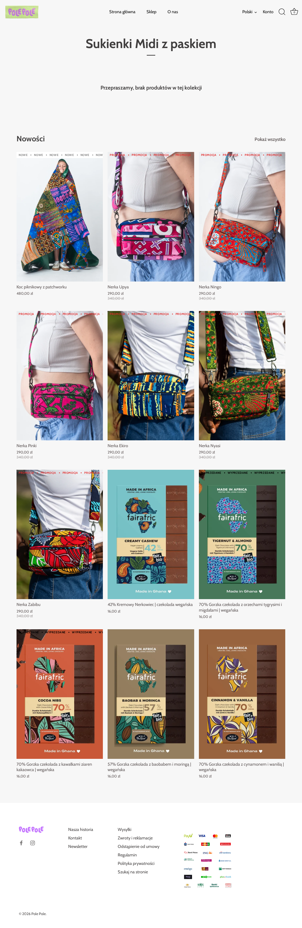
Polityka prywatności (136, 863)
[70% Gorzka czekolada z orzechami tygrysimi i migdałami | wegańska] (242, 534)
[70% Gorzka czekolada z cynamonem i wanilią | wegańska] (242, 694)
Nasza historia (80, 829)
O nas (173, 11)
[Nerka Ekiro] (151, 375)
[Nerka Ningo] (242, 216)
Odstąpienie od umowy (138, 846)
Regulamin (127, 855)
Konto (268, 11)
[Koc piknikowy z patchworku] (60, 216)
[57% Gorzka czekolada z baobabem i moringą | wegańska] (151, 694)
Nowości (31, 138)
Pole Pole (38, 914)
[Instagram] (32, 842)
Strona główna (122, 11)
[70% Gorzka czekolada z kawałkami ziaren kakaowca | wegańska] (60, 694)
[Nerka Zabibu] (60, 534)
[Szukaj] (282, 12)
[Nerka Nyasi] (242, 375)
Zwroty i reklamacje (135, 838)
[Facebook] (21, 842)
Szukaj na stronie (133, 872)
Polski (247, 11)
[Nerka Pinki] (60, 375)
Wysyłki (124, 829)
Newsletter (78, 846)
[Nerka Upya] (151, 216)
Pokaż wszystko (270, 139)
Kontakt (75, 838)
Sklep (151, 11)
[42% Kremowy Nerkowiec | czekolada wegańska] (151, 534)
